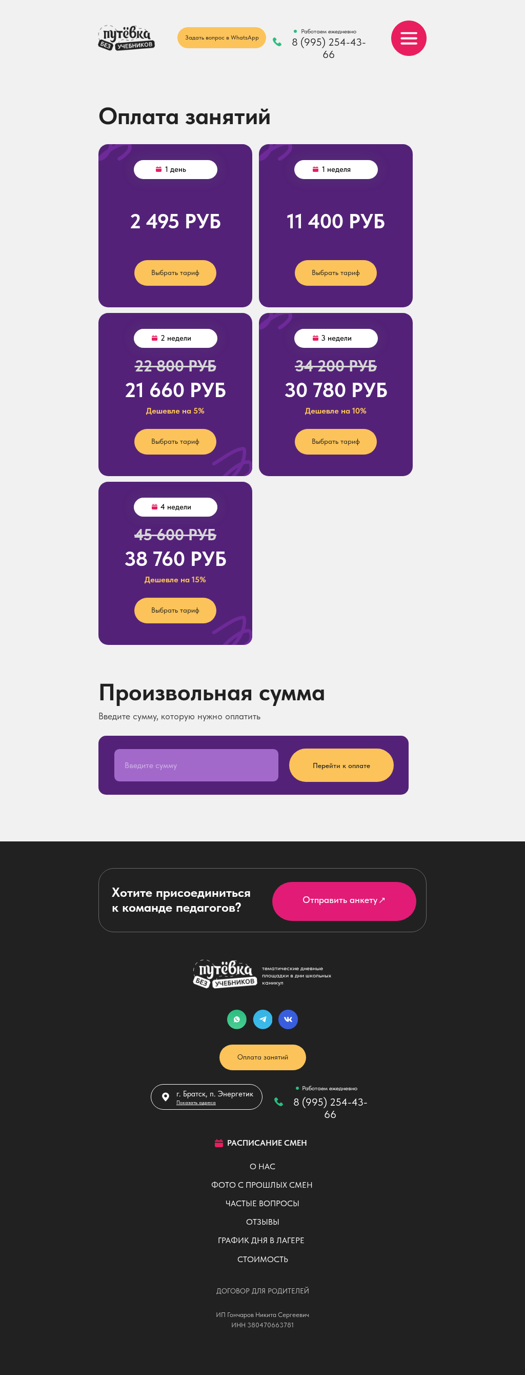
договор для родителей (262, 1291)
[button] (382, 900)
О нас (262, 1166)
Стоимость (262, 1259)
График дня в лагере (261, 1240)
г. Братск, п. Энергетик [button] (214, 1093)
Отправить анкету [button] (339, 899)
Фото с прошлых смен (262, 1185)
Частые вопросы (262, 1203)
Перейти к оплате (341, 765)
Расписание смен (267, 1143)
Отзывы (262, 1222)
